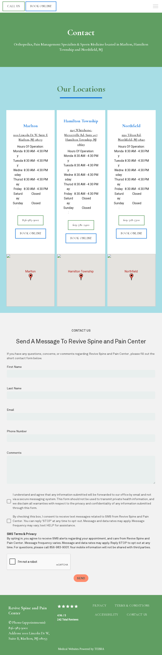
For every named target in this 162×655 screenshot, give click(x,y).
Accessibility (106, 614)
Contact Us (137, 614)
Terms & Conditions (132, 605)
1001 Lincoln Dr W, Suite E (30, 137)
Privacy (99, 605)
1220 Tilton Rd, (131, 137)
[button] (155, 7)
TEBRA (99, 649)
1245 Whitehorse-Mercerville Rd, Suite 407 (80, 137)
